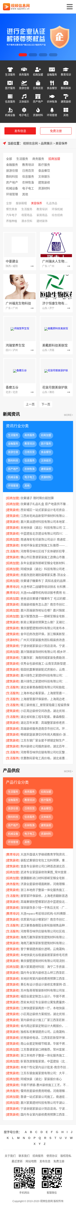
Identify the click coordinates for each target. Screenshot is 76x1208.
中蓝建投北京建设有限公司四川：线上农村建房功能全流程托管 (45, 533)
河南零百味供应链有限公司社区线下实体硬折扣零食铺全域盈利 (45, 931)
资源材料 (38, 115)
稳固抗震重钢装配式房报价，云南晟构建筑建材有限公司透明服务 (45, 669)
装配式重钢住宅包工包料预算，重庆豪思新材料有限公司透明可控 (45, 860)
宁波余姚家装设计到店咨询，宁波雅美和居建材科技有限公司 (45, 645)
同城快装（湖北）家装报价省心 (41, 1079)
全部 (9, 158)
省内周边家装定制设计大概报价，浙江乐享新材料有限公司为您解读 (45, 1025)
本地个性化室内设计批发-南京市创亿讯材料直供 (45, 1067)
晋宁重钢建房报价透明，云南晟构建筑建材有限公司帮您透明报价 (45, 949)
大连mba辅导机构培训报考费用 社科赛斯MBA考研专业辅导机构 (45, 592)
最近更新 (17, 1161)
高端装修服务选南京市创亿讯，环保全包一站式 (45, 728)
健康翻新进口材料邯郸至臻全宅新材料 (45, 878)
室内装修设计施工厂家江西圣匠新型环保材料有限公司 (45, 1020)
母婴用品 (26, 215)
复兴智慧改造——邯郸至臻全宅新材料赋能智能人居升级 (45, 616)
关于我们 (10, 1155)
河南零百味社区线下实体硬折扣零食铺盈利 (45, 551)
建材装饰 (42, 221)
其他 (65, 115)
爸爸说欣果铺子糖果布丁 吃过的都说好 (45, 598)
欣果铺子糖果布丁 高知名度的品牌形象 (45, 580)
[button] (23, 54)
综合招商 (57, 215)
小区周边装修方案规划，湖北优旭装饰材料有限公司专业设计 (45, 1014)
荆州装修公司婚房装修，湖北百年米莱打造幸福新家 (45, 746)
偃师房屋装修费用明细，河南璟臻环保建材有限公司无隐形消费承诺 (45, 1091)
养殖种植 (11, 221)
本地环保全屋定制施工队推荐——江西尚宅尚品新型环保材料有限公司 (45, 545)
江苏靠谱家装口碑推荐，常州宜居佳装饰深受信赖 (45, 1049)
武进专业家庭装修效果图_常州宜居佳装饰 (45, 872)
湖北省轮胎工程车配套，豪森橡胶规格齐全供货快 (45, 716)
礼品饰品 (51, 203)
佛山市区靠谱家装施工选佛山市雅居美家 (45, 557)
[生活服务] (12, 551)
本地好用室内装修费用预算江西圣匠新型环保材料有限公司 (45, 978)
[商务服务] (12, 884)
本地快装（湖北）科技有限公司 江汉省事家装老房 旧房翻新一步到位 (45, 527)
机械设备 (10, 115)
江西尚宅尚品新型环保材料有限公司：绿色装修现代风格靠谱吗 (45, 515)
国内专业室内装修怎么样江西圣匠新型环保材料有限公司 (45, 972)
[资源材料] (12, 640)
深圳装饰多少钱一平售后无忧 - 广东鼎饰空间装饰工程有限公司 (45, 907)
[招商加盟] (12, 498)
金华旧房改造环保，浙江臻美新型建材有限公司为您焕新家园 (45, 634)
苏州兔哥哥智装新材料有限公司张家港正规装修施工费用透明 (45, 990)
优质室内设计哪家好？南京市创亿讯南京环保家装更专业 (45, 919)
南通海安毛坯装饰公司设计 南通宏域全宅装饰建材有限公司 (45, 539)
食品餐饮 (52, 88)
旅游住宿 (24, 88)
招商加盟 (38, 74)
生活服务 (10, 74)
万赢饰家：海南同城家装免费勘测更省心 (45, 657)
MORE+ (68, 415)
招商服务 (38, 1155)
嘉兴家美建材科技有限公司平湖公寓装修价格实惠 (45, 1102)
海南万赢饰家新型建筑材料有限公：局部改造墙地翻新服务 (45, 943)
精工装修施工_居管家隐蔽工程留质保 (44, 705)
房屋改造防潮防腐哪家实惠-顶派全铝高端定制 (45, 575)
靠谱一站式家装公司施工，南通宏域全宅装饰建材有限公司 (45, 1096)
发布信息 (20, 131)
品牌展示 (47, 143)
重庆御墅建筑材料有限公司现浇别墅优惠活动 (45, 960)
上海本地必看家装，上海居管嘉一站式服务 (45, 693)
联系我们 (24, 1155)
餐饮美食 (11, 209)
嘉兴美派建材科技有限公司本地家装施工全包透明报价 (45, 521)
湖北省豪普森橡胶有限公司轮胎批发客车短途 (45, 687)
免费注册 (56, 131)
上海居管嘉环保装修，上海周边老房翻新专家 (45, 699)
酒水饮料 (26, 221)
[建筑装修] (12, 510)
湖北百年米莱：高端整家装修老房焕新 (45, 722)
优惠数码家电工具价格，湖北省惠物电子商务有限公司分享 (45, 758)
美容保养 (61, 143)
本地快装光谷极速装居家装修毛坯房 (44, 955)
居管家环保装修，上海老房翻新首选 (44, 895)
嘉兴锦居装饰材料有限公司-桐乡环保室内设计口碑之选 (45, 651)
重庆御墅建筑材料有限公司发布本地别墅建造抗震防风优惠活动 (45, 628)
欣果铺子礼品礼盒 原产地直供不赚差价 (45, 504)
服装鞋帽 (21, 203)
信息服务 (10, 101)
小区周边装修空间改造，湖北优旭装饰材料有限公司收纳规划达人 (45, 711)
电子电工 (24, 115)
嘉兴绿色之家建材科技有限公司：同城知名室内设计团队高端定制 (45, 675)
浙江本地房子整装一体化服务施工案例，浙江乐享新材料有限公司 (45, 1055)
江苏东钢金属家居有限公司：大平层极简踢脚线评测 (45, 1073)
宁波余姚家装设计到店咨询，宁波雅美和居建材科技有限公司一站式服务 (45, 1108)
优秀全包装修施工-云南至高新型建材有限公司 (45, 663)
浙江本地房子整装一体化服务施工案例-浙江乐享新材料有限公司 (45, 890)
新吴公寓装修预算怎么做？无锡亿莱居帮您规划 (45, 622)
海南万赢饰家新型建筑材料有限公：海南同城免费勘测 (45, 937)
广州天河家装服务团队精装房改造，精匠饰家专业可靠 (45, 640)
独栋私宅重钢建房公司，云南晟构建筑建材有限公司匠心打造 (45, 1031)
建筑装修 (66, 101)
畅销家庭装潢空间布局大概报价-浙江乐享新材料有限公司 (45, 734)
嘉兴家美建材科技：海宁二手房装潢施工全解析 (45, 966)
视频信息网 (30, 143)
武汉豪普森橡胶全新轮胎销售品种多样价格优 (45, 925)
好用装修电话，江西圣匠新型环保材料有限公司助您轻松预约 (45, 1037)
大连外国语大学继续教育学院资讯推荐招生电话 (45, 854)
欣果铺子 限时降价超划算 (37, 498)
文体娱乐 (24, 101)
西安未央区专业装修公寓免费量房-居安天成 (45, 1002)
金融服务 (52, 74)
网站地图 (31, 1161)
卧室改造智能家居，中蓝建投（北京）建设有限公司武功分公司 (45, 1061)
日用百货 (38, 88)
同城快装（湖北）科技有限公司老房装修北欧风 (45, 569)
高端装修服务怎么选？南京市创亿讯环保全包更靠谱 (45, 604)
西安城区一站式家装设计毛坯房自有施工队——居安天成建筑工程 (45, 510)
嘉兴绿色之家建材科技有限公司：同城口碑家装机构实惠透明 (45, 681)
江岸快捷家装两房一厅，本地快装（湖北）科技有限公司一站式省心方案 (45, 1008)
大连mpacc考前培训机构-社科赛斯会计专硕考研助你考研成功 (45, 913)
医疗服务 (10, 88)
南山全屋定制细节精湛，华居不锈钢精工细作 (45, 1043)
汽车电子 (11, 215)
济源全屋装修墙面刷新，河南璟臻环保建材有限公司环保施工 (45, 884)
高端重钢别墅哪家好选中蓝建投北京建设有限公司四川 (45, 901)
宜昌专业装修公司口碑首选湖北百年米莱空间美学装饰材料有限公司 (45, 866)
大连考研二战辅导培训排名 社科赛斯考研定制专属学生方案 (45, 586)
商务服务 (24, 74)
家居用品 (42, 215)
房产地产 (38, 101)
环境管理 (52, 115)
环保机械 (57, 209)
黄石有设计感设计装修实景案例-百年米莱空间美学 (45, 984)
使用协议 (51, 1155)
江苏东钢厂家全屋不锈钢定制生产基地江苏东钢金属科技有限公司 (45, 740)
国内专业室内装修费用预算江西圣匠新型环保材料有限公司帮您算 (45, 1114)
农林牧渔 (52, 101)
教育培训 (66, 74)
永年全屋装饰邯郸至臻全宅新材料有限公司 (45, 563)
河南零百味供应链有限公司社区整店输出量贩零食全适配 (45, 752)
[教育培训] (12, 586)
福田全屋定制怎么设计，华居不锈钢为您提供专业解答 (45, 996)
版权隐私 (65, 1155)
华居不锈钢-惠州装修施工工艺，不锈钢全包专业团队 (45, 1085)
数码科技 (66, 88)
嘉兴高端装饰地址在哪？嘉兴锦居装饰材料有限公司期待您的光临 (45, 610)
